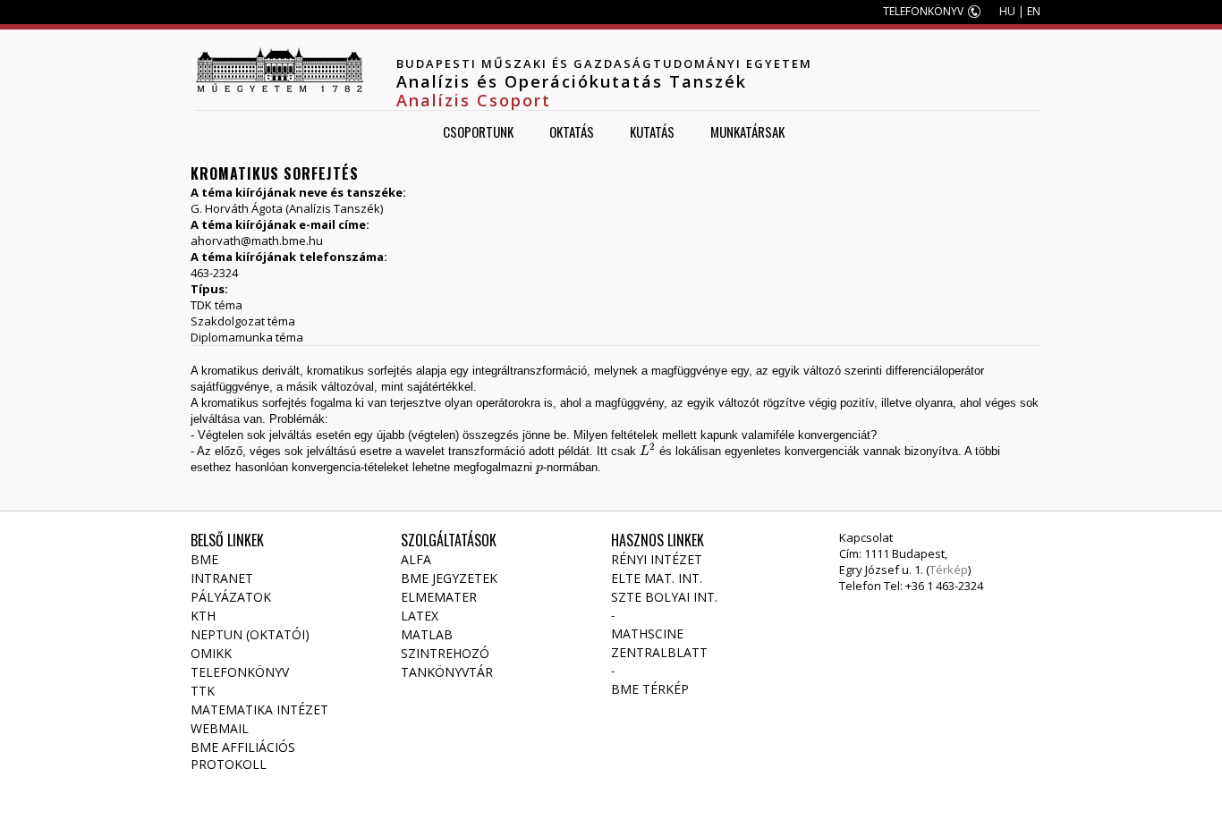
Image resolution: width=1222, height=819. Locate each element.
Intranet (222, 578)
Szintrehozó (445, 653)
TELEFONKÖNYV (923, 11)
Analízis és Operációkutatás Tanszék (571, 81)
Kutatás (652, 131)
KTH (203, 615)
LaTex (419, 615)
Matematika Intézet (259, 709)
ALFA (416, 559)
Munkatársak (747, 131)
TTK (203, 690)
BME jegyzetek (449, 578)
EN (1033, 11)
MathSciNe (647, 633)
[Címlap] (279, 69)
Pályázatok (231, 596)
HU (1007, 11)
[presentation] (648, 451)
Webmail (220, 728)
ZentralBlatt (659, 652)
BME (204, 559)
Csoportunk (478, 131)
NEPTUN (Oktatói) (250, 634)
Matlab (427, 634)
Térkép (948, 569)
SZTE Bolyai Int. (664, 596)
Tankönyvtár (447, 671)
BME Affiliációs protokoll (243, 756)
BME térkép (650, 688)
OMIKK (211, 653)
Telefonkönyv (240, 671)
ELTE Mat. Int (655, 578)
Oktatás (571, 131)
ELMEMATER (439, 596)
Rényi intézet (656, 559)
